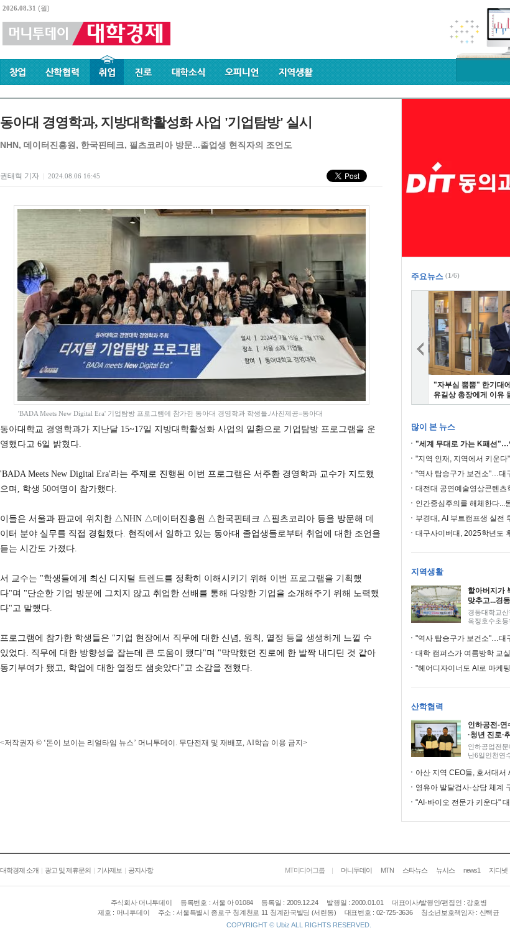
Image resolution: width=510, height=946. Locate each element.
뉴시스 (445, 870)
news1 (471, 870)
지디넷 (498, 870)
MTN (387, 870)
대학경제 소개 (19, 870)
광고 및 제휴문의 (68, 870)
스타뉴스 (414, 870)
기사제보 (109, 870)
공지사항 (140, 870)
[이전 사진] (420, 347)
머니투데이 (356, 870)
